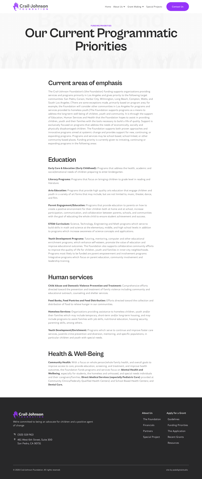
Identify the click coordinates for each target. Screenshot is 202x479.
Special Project (151, 436)
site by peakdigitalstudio (177, 470)
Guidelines (173, 419)
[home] (30, 6)
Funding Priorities (178, 425)
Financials (148, 425)
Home (108, 6)
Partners (148, 431)
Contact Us (177, 6)
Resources (173, 442)
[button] (119, 6)
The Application (177, 431)
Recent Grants (176, 436)
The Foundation (152, 419)
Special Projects (154, 6)
